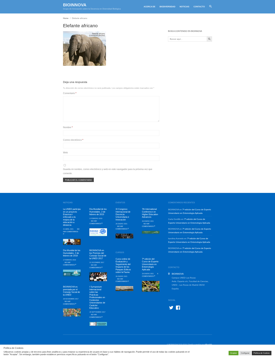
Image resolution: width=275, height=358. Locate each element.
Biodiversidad (167, 6)
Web (65, 152)
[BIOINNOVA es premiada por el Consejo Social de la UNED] (72, 312)
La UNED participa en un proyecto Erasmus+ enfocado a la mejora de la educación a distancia (71, 217)
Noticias (184, 6)
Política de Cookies (262, 353)
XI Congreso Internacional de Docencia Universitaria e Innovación (123, 214)
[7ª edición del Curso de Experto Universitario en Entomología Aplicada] (151, 286)
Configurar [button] (245, 353)
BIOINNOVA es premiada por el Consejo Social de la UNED (71, 290)
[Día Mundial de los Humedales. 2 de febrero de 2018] (72, 273)
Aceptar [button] (233, 353)
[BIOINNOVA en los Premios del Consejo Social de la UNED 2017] (98, 276)
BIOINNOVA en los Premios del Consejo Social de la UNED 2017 (97, 254)
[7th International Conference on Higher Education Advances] (151, 232)
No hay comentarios (71, 230)
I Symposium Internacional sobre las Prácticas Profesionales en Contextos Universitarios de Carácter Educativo (97, 297)
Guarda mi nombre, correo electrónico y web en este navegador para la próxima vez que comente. (107, 171)
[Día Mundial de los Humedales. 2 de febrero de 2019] (98, 232)
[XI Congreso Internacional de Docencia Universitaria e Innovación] (124, 236)
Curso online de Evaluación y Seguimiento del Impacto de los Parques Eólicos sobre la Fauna (123, 265)
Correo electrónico (73, 140)
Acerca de (149, 6)
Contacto (199, 6)
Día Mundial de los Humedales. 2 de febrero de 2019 (98, 212)
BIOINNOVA (74, 5)
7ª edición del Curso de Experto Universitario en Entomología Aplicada (150, 264)
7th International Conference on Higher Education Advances (150, 213)
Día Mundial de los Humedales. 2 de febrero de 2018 (71, 253)
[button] (209, 6)
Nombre (68, 127)
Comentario (69, 93)
